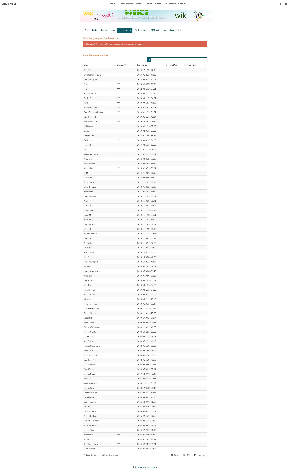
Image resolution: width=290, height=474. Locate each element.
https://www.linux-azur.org (145, 467)
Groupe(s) (121, 65)
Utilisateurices (125, 30)
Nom (86, 65)
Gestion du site (91, 30)
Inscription (142, 65)
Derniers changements (131, 3)
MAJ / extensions (158, 30)
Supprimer (192, 65)
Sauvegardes (175, 30)
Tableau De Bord (153, 3)
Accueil (113, 3)
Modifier (173, 65)
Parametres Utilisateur (175, 3)
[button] (285, 4)
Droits (104, 30)
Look (112, 30)
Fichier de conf (141, 30)
